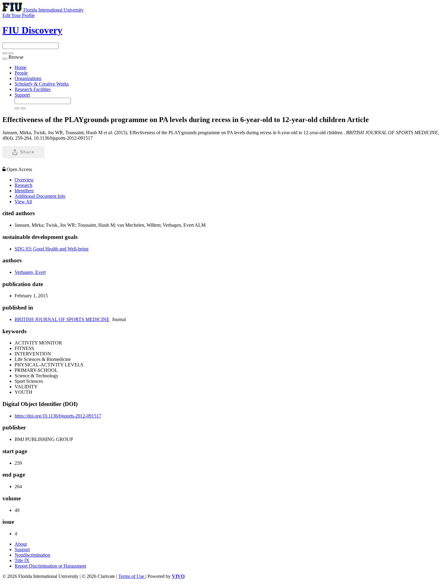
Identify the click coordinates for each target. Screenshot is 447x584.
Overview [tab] (24, 179)
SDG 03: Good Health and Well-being (51, 248)
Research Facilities (32, 89)
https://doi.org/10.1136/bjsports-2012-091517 (58, 415)
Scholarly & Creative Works (42, 83)
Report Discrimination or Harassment (50, 565)
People (21, 72)
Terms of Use (131, 576)
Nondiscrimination (32, 555)
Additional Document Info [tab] (40, 196)
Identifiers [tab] (24, 190)
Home (20, 67)
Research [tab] (23, 185)
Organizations (28, 78)
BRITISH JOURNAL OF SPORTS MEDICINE (62, 319)
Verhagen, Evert (30, 272)
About (21, 544)
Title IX (22, 560)
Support (22, 94)
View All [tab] (23, 201)
